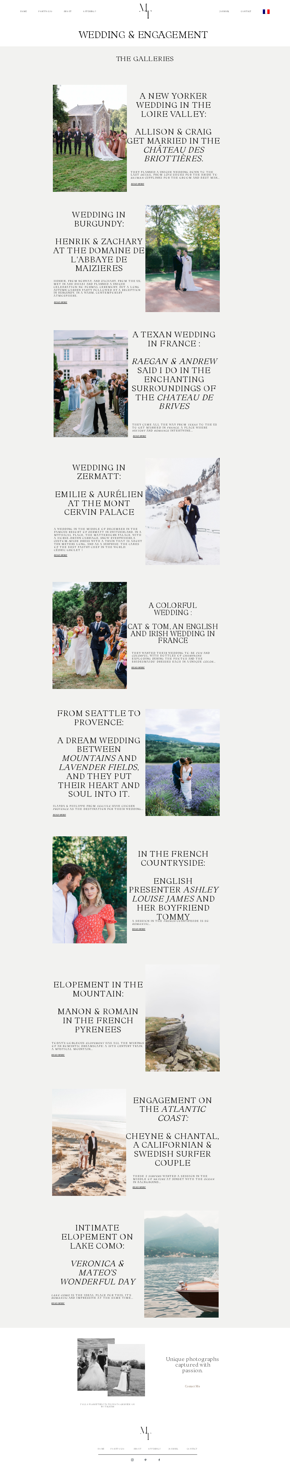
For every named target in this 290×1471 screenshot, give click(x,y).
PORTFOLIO (45, 11)
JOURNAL (225, 11)
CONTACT (246, 11)
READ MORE (137, 184)
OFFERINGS (89, 11)
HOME (23, 11)
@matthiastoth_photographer (111, 1404)
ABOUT (68, 11)
